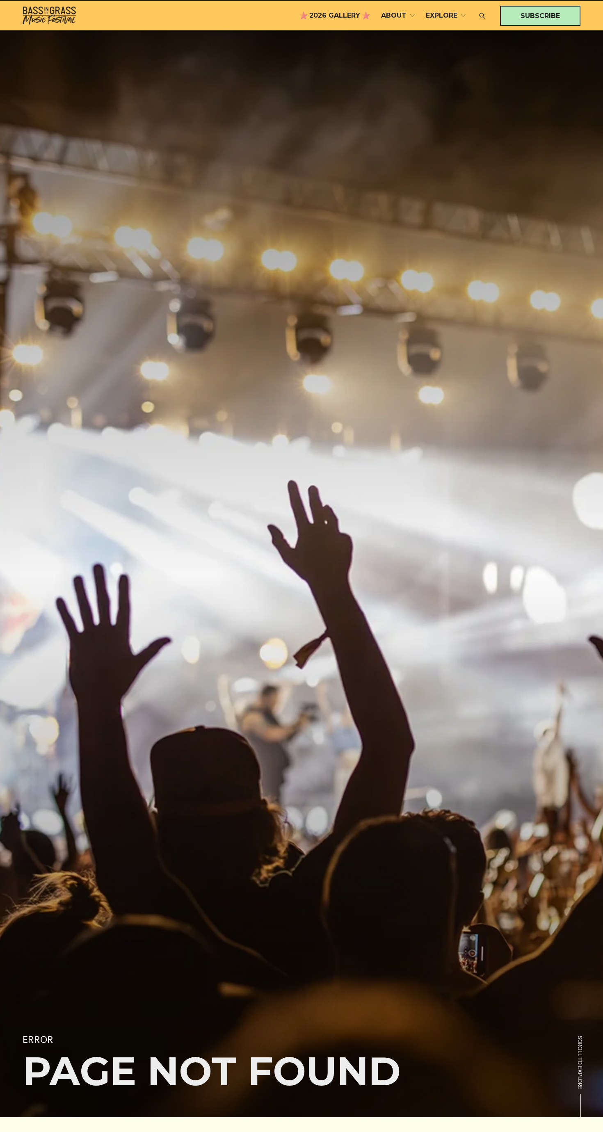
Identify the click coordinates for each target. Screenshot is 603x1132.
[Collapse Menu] (412, 15)
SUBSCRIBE (540, 15)
